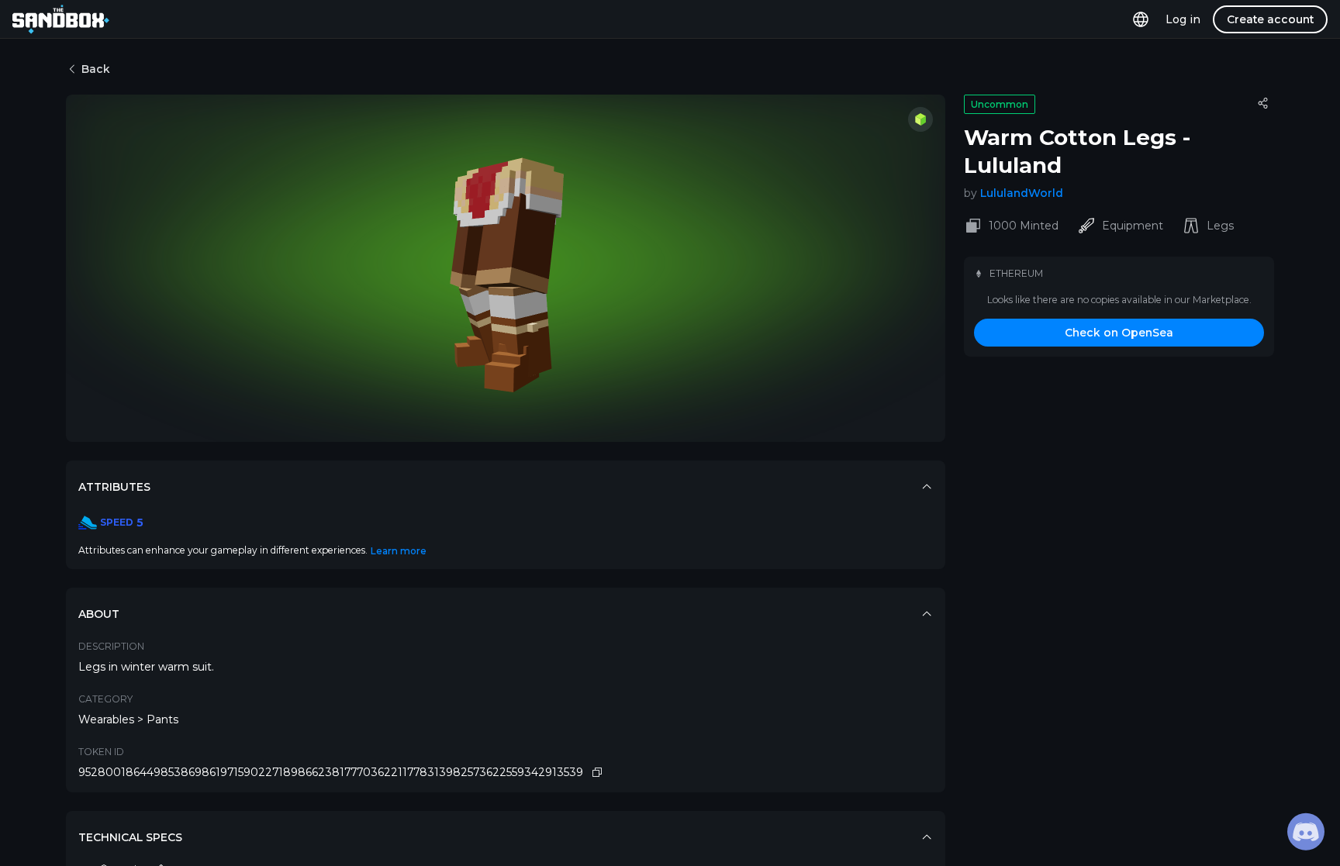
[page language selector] (1140, 19)
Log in (1183, 19)
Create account (1270, 19)
